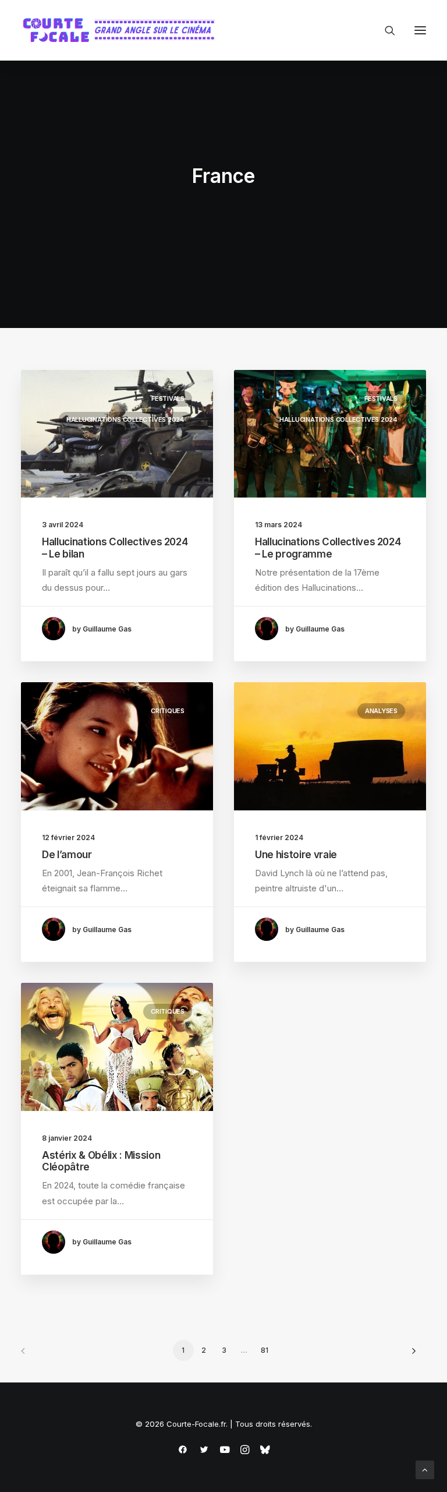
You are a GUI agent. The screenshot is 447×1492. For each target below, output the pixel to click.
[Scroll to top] (425, 1469)
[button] (420, 30)
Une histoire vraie (296, 854)
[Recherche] (384, 30)
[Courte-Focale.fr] (123, 30)
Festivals (168, 398)
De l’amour (67, 854)
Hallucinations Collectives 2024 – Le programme (327, 547)
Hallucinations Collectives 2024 (125, 419)
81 (264, 1350)
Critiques (168, 711)
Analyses (381, 711)
